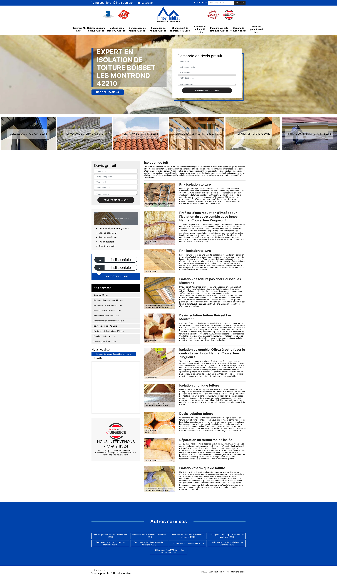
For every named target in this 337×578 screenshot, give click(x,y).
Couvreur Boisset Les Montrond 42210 (188, 543)
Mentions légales (238, 572)
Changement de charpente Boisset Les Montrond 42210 (227, 535)
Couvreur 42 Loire (79, 29)
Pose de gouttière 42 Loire (256, 29)
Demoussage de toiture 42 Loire (137, 29)
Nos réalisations (107, 92)
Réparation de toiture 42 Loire (158, 29)
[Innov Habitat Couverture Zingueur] (168, 14)
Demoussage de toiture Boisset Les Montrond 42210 (149, 543)
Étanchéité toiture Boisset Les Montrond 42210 (149, 535)
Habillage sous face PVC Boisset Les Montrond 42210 (168, 551)
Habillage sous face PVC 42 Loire (116, 29)
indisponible (102, 2)
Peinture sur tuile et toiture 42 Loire (219, 29)
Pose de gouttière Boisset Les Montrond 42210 (110, 535)
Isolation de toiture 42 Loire (200, 29)
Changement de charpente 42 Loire (180, 29)
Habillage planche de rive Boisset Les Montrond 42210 (227, 543)
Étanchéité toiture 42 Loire (239, 29)
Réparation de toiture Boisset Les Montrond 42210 (110, 543)
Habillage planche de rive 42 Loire (96, 29)
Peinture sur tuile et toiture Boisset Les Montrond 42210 (188, 535)
